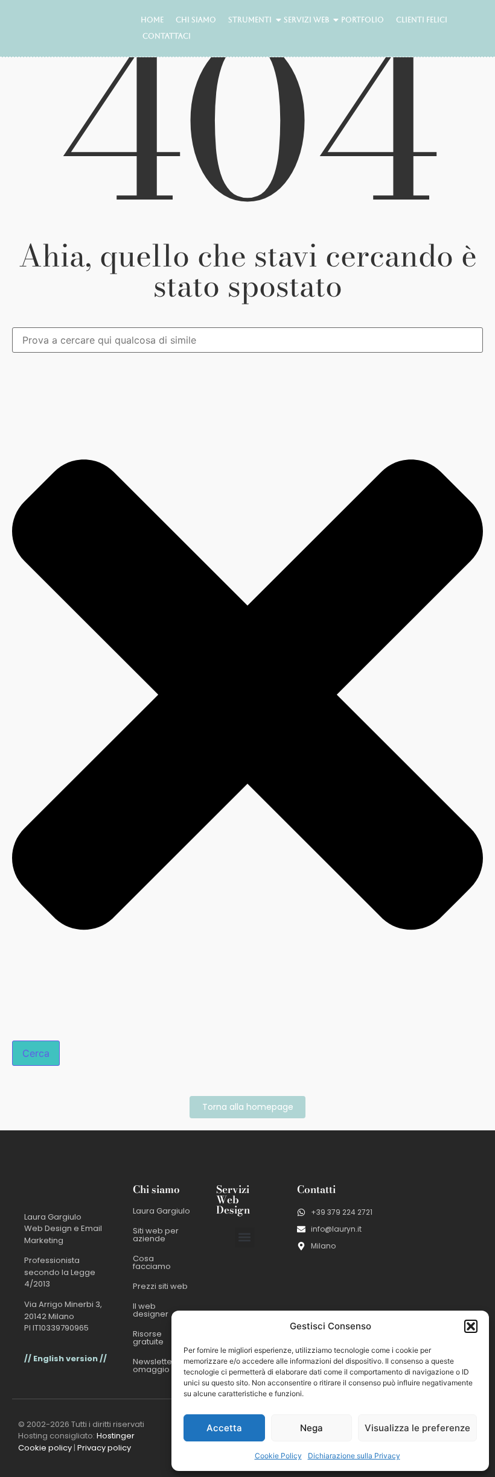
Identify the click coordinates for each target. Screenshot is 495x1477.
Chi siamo (196, 20)
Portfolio (362, 20)
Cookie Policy (278, 1455)
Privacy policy (104, 1447)
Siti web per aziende (156, 1234)
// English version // (65, 1358)
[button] (471, 1326)
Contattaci (166, 36)
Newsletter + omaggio (157, 1365)
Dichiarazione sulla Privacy (354, 1455)
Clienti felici (421, 20)
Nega (311, 1428)
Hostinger (116, 1435)
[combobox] (247, 340)
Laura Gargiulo (161, 1211)
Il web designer (150, 1310)
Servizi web (306, 20)
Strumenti (250, 20)
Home (152, 20)
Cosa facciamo (152, 1262)
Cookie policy (45, 1447)
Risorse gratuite (148, 1337)
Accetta (224, 1428)
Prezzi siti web (160, 1286)
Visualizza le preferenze (417, 1428)
